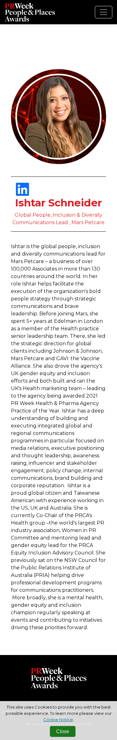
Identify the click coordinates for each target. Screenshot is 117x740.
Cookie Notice (58, 719)
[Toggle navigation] (103, 12)
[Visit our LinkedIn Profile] (22, 193)
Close (62, 731)
